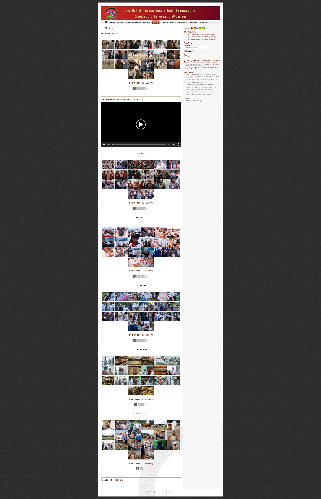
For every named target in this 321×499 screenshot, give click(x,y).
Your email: (187, 45)
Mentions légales (152, 492)
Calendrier (147, 22)
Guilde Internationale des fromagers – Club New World (202, 38)
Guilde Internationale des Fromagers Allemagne (200, 34)
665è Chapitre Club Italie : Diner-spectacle (199, 94)
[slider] (139, 144)
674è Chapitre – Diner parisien (195, 82)
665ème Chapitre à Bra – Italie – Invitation (199, 92)
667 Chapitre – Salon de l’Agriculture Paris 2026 (201, 89)
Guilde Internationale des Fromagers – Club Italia (201, 36)
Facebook (164, 22)
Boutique (203, 22)
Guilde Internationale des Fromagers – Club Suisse (201, 39)
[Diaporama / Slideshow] (141, 83)
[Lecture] (104, 144)
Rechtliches (161, 492)
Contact (173, 22)
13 (124, 480)
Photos (155, 22)
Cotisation (193, 22)
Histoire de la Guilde (133, 22)
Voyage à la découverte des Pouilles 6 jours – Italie (201, 87)
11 (120, 480)
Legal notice (169, 492)
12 (122, 480)
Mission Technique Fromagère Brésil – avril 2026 (201, 91)
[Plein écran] (177, 144)
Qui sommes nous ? (117, 22)
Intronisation (182, 22)
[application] (141, 124)
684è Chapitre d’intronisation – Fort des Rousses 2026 (202, 74)
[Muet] (173, 144)
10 (118, 480)
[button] (141, 124)
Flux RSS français (189, 56)
